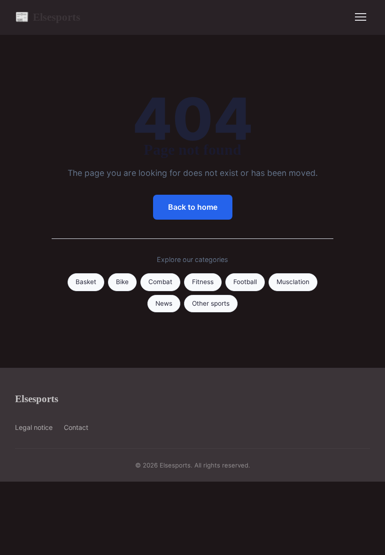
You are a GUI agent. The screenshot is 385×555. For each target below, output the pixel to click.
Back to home (192, 207)
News (163, 303)
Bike (122, 281)
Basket (86, 281)
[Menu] (360, 16)
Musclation (293, 281)
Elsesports (47, 17)
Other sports (211, 303)
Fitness (203, 281)
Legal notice (34, 427)
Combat (160, 281)
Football (245, 281)
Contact (76, 427)
